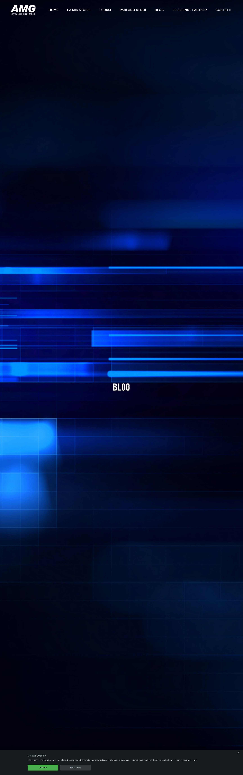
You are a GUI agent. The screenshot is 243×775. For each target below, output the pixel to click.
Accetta (43, 767)
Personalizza (75, 767)
